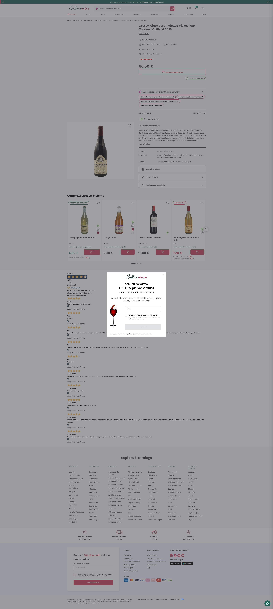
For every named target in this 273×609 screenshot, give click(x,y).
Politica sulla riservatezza (143, 334)
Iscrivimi (143, 327)
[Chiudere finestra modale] (163, 275)
